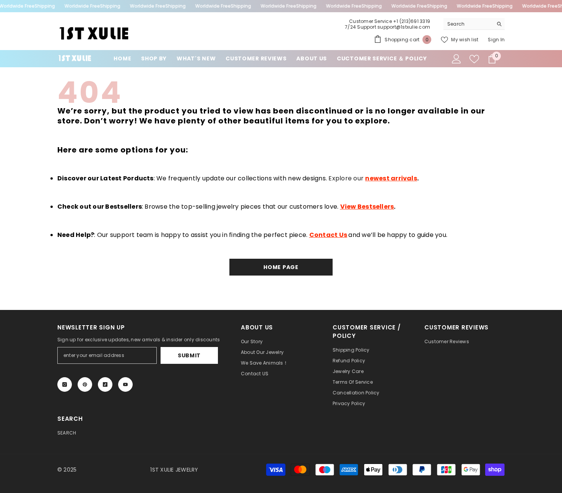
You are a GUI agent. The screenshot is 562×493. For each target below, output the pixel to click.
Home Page (280, 267)
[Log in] (456, 58)
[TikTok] (105, 384)
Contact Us (328, 234)
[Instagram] (64, 384)
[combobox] (468, 23)
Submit (189, 355)
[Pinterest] (85, 384)
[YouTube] (125, 384)
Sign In (496, 39)
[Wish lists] (474, 59)
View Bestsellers (367, 206)
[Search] (474, 24)
